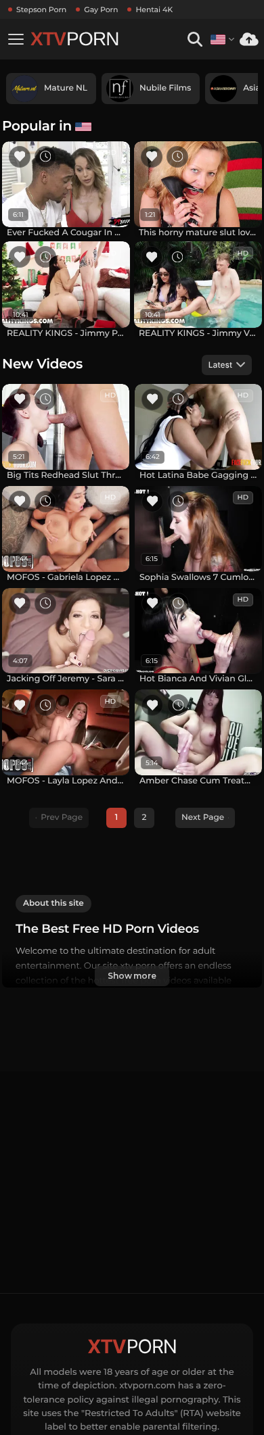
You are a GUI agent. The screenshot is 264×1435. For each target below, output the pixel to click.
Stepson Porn (41, 9)
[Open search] (194, 39)
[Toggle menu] (15, 39)
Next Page (202, 817)
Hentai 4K (154, 9)
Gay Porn (101, 9)
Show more (132, 976)
